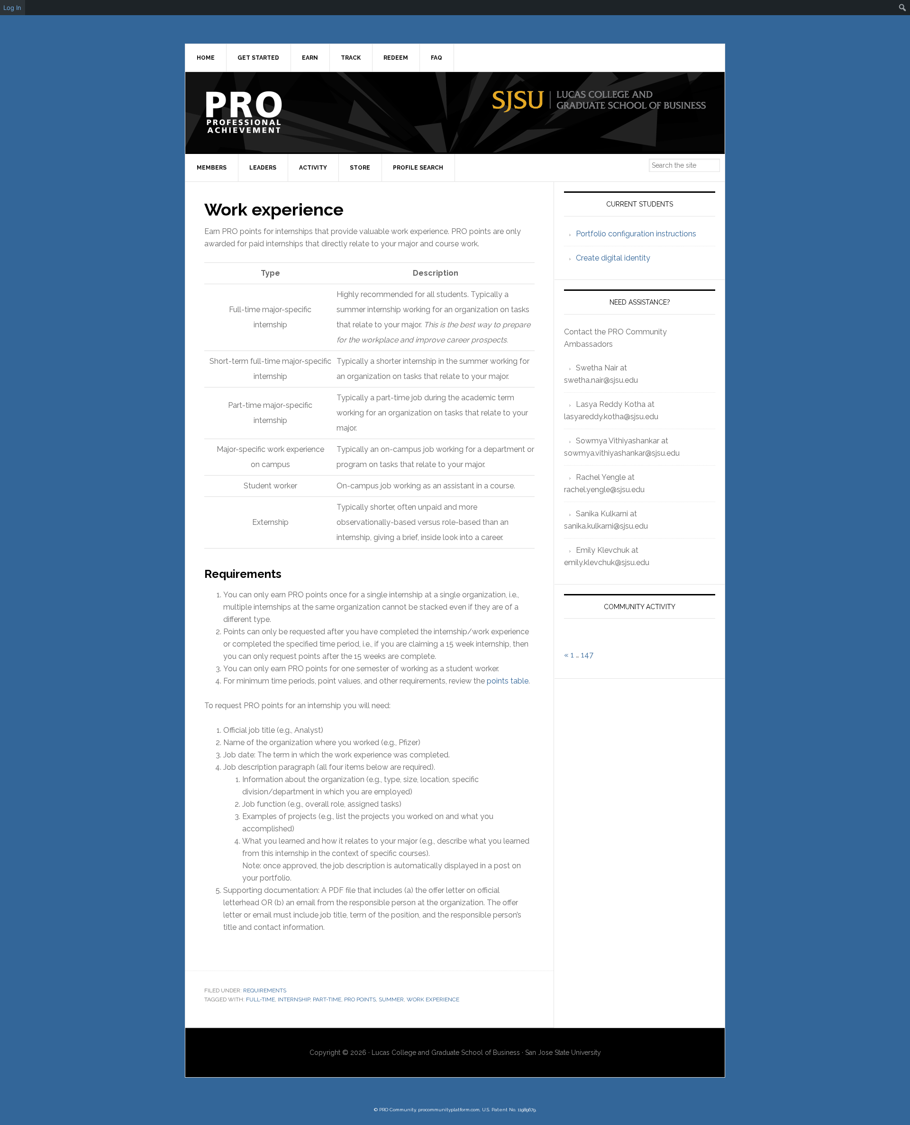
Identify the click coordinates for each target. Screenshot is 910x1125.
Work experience (433, 999)
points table (507, 680)
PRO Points (360, 999)
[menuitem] (902, 7)
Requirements (264, 990)
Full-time (260, 999)
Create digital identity (613, 257)
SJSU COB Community (266, 112)
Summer (391, 999)
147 (587, 654)
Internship (294, 999)
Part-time (327, 999)
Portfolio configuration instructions (636, 233)
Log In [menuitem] (12, 7)
